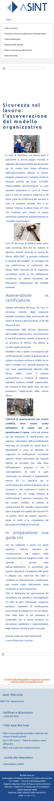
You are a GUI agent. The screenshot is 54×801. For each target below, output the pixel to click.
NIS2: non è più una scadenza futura (21, 747)
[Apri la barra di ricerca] (50, 19)
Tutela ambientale (12, 39)
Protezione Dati (11, 56)
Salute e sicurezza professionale (18, 50)
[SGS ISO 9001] (11, 716)
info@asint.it (29, 795)
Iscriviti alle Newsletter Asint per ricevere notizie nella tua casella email (27, 680)
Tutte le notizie (11, 28)
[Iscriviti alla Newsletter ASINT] (19, 764)
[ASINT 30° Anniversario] (27, 702)
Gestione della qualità (13, 45)
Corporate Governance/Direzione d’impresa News (25, 34)
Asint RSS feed (20, 725)
